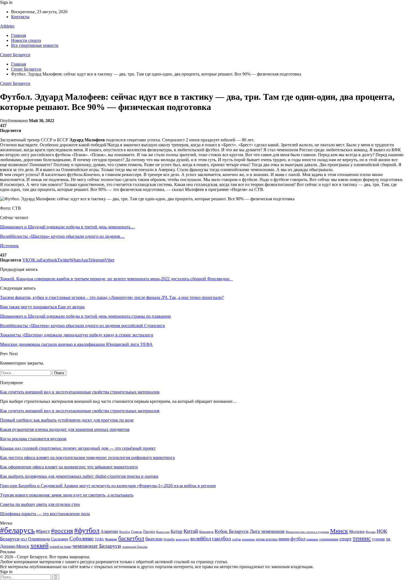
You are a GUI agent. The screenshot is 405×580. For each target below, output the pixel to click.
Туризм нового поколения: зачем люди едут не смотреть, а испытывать (66, 495)
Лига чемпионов (267, 531)
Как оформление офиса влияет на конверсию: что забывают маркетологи (69, 467)
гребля (236, 539)
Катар (176, 531)
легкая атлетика (266, 539)
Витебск (124, 531)
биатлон (154, 538)
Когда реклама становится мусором (33, 438)
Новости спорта (26, 40)
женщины (248, 539)
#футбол (86, 531)
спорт (345, 538)
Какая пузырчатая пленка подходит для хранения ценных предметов (64, 429)
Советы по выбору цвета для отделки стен (40, 504)
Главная (18, 35)
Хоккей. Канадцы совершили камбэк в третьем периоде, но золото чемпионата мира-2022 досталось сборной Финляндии (116, 278)
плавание (312, 539)
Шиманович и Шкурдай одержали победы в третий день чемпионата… (67, 227)
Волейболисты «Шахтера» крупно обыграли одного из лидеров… (62, 236)
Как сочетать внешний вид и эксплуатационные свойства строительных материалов (80, 392)
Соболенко (81, 538)
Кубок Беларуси (232, 531)
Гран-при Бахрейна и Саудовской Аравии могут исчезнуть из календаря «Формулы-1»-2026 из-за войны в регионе (108, 485)
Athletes (7, 26)
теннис (362, 538)
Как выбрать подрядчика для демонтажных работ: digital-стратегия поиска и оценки (79, 476)
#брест (43, 531)
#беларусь (17, 530)
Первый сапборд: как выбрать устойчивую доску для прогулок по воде (67, 420)
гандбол (221, 538)
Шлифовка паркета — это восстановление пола (45, 513)
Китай (190, 531)
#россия (62, 530)
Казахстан (162, 531)
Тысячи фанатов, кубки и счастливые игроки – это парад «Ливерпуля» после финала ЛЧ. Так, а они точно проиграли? (112, 297)
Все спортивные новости (34, 45)
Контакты (20, 16)
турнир (378, 539)
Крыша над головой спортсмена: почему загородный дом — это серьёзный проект (78, 448)
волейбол (200, 538)
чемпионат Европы (134, 546)
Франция (111, 539)
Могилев (356, 531)
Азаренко (109, 531)
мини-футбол (292, 538)
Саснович (59, 539)
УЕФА (99, 539)
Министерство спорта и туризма (307, 531)
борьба (169, 539)
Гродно (149, 532)
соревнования (328, 539)
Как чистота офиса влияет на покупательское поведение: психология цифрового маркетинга (87, 457)
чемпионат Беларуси (96, 546)
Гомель (136, 532)
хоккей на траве (60, 547)
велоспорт (182, 539)
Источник (9, 245)
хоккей (39, 545)
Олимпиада (39, 538)
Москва (371, 531)
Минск (339, 530)
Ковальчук (206, 531)
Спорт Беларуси (15, 54)
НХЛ (24, 539)
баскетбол (131, 538)
